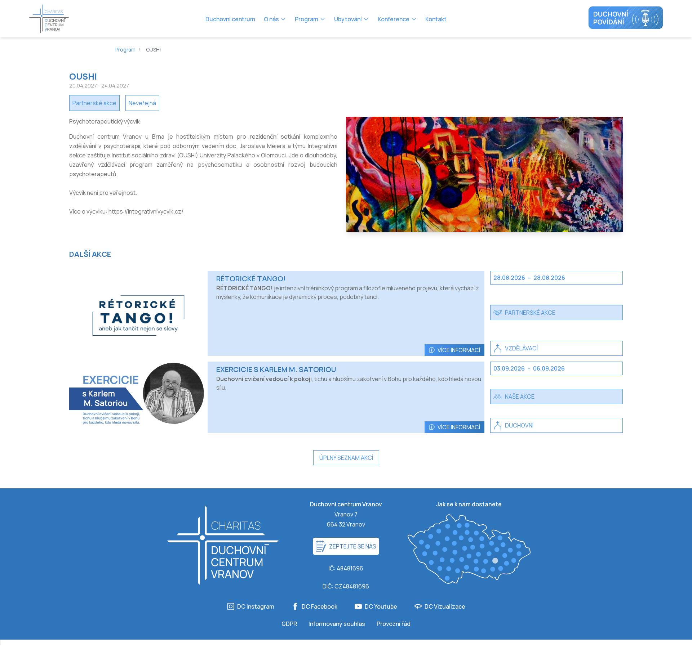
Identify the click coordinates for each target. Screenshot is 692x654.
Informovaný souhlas (337, 624)
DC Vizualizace (445, 606)
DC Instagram (255, 606)
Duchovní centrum (230, 19)
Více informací (459, 350)
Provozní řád (394, 624)
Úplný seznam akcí (346, 458)
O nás (271, 19)
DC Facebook (319, 606)
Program (306, 19)
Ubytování (348, 19)
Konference (393, 19)
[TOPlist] (346, 647)
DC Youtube (381, 606)
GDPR (289, 624)
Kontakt (436, 19)
